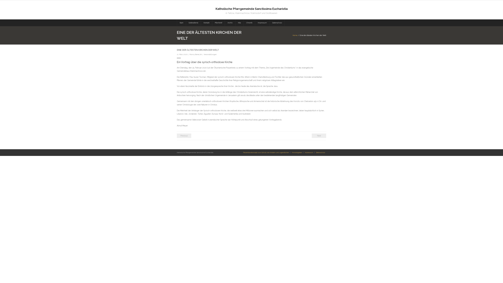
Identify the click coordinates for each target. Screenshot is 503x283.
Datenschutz (320, 152)
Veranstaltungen (210, 54)
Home (295, 35)
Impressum (309, 152)
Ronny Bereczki (196, 54)
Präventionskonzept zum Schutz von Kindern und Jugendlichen (266, 152)
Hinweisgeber (297, 152)
